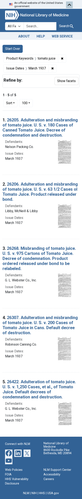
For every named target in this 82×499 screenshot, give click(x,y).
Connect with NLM (17, 444)
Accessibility (52, 474)
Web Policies (13, 470)
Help (41, 36)
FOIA (8, 474)
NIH (34, 493)
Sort (9, 103)
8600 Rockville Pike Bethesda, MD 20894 (57, 451)
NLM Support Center (57, 470)
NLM (26, 493)
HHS (42, 493)
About (24, 36)
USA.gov (53, 493)
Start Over (12, 49)
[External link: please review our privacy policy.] (8, 453)
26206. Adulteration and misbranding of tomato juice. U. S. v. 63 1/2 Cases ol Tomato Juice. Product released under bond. (40, 192)
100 (27, 103)
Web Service (62, 36)
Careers (49, 479)
